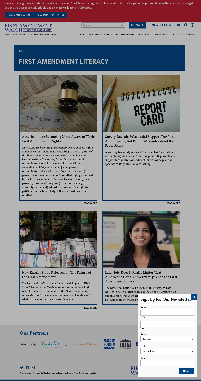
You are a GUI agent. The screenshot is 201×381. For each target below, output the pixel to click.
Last (142, 328)
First (142, 317)
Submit (186, 371)
